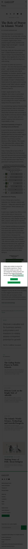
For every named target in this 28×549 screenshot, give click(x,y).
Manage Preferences (14, 282)
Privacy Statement (18, 275)
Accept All (14, 279)
